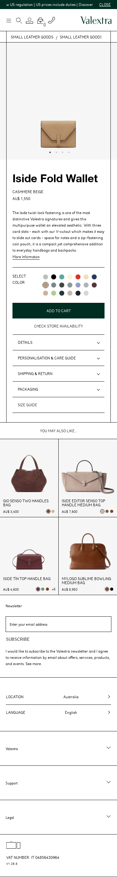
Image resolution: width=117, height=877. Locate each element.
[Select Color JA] (86, 276)
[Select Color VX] (61, 293)
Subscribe (18, 639)
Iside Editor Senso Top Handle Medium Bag (83, 503)
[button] (29, 20)
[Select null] (107, 511)
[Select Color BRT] (78, 285)
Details (25, 342)
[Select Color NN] (53, 276)
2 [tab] (55, 151)
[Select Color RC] (78, 276)
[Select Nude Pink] (53, 511)
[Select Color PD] (69, 293)
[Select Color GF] (61, 285)
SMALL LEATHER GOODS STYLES (88, 37)
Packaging (28, 389)
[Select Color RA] (94, 285)
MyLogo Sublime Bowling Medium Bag (86, 581)
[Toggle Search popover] (19, 21)
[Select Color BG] (53, 285)
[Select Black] (111, 589)
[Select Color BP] (69, 285)
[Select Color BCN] (61, 276)
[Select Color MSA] (45, 293)
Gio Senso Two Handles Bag (26, 503)
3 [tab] (62, 151)
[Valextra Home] (95, 20)
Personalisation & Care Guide (47, 358)
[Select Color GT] (86, 285)
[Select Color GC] (45, 276)
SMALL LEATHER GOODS (32, 37)
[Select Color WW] (69, 276)
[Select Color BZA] (94, 276)
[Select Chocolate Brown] (111, 511)
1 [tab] (49, 151)
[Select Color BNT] (78, 293)
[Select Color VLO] (53, 293)
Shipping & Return (35, 373)
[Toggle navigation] (8, 20)
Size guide (27, 405)
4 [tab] (68, 151)
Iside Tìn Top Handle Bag (27, 579)
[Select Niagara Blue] (42, 589)
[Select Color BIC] (86, 293)
